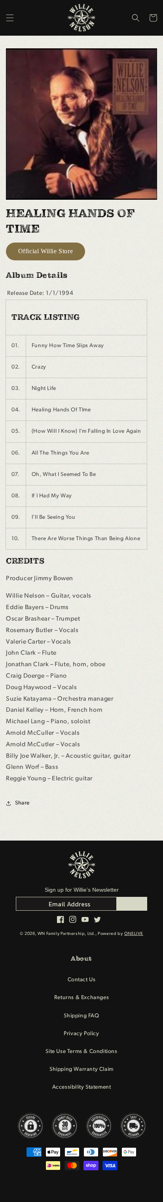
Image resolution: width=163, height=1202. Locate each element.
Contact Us (82, 980)
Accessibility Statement (81, 1087)
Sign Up (132, 904)
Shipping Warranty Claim (81, 1069)
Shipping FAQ (81, 1016)
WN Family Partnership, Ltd (66, 934)
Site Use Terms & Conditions (81, 1052)
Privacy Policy (81, 1034)
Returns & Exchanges (81, 998)
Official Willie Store (45, 251)
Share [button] (22, 803)
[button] (10, 18)
